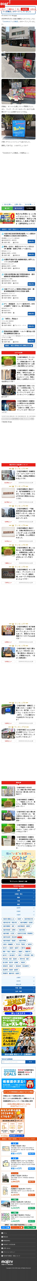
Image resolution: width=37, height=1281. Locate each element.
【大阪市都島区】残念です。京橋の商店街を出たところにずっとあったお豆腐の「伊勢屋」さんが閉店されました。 (25, 532)
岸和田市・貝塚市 (8, 966)
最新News (11, 9)
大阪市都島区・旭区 (8, 926)
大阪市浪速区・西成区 (9, 940)
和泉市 (23, 962)
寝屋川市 (27, 951)
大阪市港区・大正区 (8, 933)
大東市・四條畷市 (8, 944)
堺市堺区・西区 (28, 955)
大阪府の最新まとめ (8, 919)
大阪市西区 (22, 930)
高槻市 (20, 951)
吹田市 (30, 944)
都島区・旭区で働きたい (10, 229)
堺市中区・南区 (24, 959)
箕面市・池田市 (14, 948)
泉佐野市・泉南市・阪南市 (10, 970)
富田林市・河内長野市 (22, 966)
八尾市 (20, 955)
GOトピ (3, 9)
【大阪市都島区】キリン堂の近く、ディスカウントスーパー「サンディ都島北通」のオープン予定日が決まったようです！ (25, 574)
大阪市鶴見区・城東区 (23, 926)
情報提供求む (6, 1240)
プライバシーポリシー (9, 1252)
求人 (18, 9)
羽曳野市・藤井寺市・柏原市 (11, 973)
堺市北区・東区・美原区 (10, 959)
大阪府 (15, 15)
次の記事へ (29, 204)
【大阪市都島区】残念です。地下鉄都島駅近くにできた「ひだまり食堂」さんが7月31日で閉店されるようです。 (25, 493)
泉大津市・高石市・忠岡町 (10, 962)
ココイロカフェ (6, 418)
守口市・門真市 (20, 944)
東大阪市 (12, 955)
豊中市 (26, 948)
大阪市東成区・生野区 (9, 930)
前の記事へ (8, 204)
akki (11, 422)
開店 (32, 418)
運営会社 (5, 1237)
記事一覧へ (18, 204)
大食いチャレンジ (25, 418)
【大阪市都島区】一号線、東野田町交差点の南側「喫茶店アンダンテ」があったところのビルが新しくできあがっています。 (25, 513)
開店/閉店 (24, 9)
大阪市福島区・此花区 (26, 922)
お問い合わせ (6, 1248)
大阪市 (19, 919)
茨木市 (5, 948)
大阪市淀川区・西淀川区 (10, 922)
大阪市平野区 (22, 940)
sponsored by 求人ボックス (27, 229)
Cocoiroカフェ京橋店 (10, 21)
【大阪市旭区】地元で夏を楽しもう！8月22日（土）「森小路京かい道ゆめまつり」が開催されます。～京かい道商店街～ (25, 653)
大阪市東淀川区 (28, 919)
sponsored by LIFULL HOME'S (27, 1139)
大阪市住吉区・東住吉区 (12, 937)
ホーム (5, 1233)
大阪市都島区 (15, 418)
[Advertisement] (18, 444)
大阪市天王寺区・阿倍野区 (25, 933)
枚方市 (5, 955)
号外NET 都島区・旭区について (11, 1256)
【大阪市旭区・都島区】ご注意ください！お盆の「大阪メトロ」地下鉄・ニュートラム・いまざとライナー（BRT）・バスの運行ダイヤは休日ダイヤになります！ (25, 712)
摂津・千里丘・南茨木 (9, 951)
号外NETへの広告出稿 (9, 1244)
